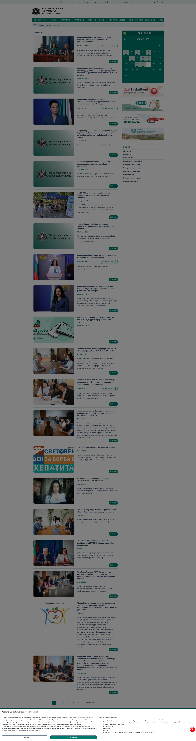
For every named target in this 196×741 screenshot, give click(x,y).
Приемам (73, 737)
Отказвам (25, 737)
